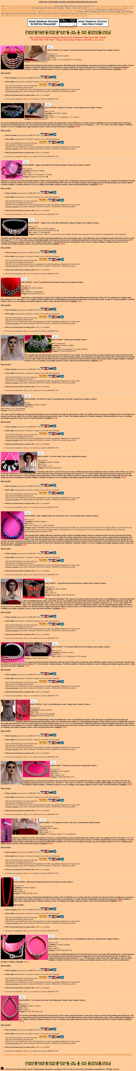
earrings (97, 6)
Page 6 (40, 1054)
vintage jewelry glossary (30, 12)
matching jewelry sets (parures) (90, 1054)
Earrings (69, 1054)
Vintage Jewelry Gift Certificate (117, 14)
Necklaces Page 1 (10, 1054)
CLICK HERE (98, 40)
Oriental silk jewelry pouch (96, 14)
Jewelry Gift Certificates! (68, 27)
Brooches (105, 1054)
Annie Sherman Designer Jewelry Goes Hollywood (58, 12)
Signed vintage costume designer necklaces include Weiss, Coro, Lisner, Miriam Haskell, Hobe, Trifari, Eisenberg (46, 10)
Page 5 (35, 1054)
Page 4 (29, 1054)
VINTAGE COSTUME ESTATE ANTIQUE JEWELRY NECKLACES (29, 6)
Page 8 (51, 1054)
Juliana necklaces (117, 8)
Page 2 (18, 1054)
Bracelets (76, 1054)
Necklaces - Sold (60, 1054)
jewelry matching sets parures (110, 6)
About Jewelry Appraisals (31, 15)
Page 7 (46, 1054)
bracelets (124, 6)
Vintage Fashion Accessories (50, 15)
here (40, 95)
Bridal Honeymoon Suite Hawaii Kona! (74, 15)
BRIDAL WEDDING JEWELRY (18, 8)
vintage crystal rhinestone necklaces (99, 8)
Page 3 (24, 1054)
